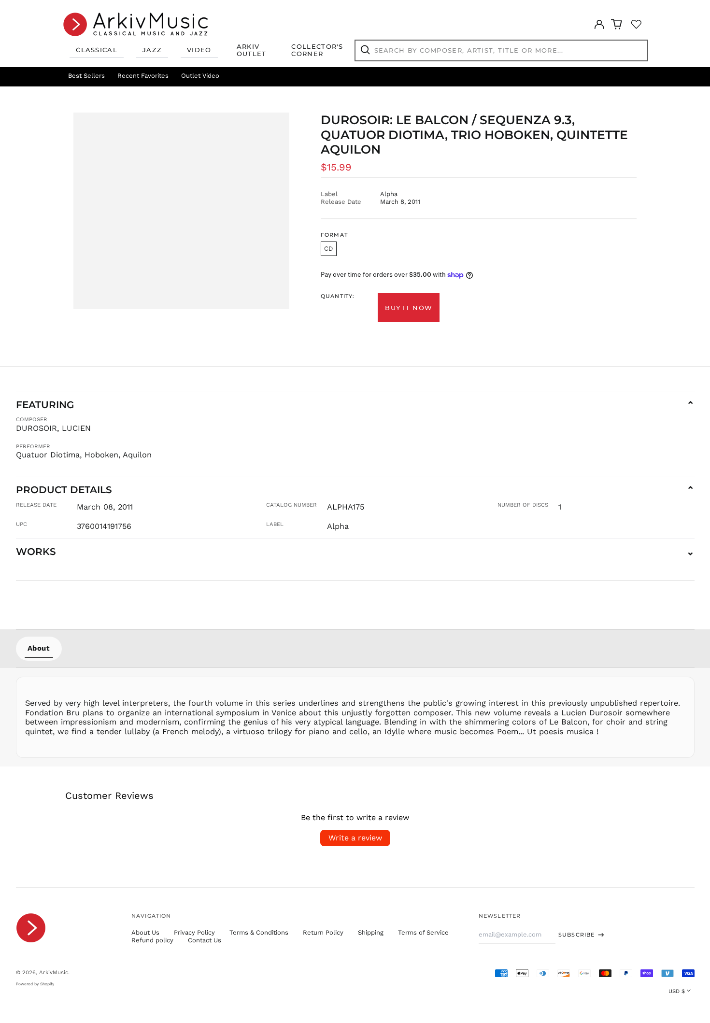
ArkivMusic (53, 972)
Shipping (370, 932)
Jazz (152, 50)
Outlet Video (200, 75)
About (39, 648)
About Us (145, 932)
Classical (96, 50)
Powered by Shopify (35, 983)
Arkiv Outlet (252, 50)
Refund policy (152, 940)
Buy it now (408, 308)
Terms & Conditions (258, 932)
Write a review (355, 837)
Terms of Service (423, 932)
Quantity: (338, 296)
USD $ (676, 991)
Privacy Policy (194, 932)
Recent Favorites (143, 75)
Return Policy (323, 932)
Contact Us (204, 940)
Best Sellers (86, 75)
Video (199, 50)
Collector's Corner (317, 50)
